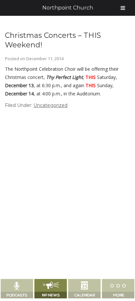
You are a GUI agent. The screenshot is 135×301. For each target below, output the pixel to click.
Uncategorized (50, 105)
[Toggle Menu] (123, 8)
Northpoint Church (67, 8)
